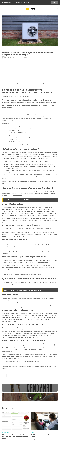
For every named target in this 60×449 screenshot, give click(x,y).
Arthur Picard (8, 57)
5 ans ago (13, 57)
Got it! (54, 2)
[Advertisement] (30, 70)
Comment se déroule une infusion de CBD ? (32, 397)
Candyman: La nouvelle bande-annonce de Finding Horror (32, 388)
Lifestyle (5, 49)
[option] (15, 426)
